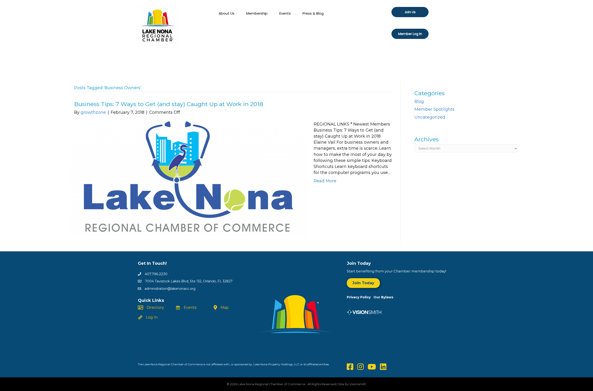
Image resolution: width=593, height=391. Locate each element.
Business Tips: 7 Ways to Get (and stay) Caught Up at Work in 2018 (168, 104)
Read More (325, 180)
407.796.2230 (156, 274)
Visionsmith (357, 384)
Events (285, 13)
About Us (226, 13)
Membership (257, 13)
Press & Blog (313, 13)
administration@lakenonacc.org (170, 289)
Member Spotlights (434, 109)
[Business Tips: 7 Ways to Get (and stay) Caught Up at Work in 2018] (189, 178)
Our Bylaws (383, 297)
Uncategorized (429, 117)
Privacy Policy (360, 297)
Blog (419, 101)
